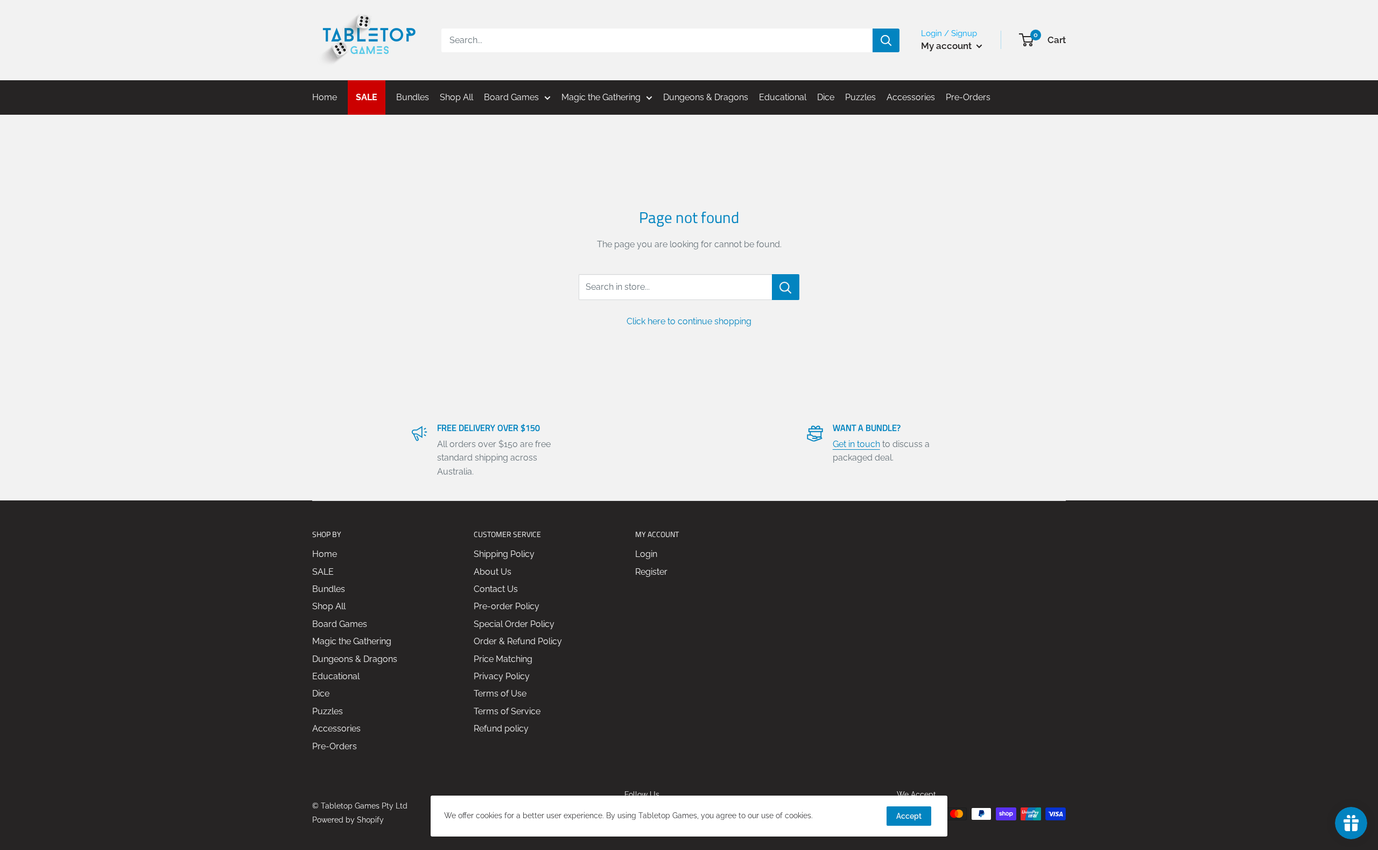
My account (947, 45)
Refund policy (501, 728)
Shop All (329, 606)
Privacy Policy (502, 676)
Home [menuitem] (324, 97)
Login (646, 554)
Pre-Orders (334, 746)
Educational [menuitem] (782, 97)
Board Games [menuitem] (511, 97)
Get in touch (856, 444)
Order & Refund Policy (518, 641)
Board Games (339, 624)
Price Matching (503, 659)
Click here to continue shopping (689, 321)
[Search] (886, 40)
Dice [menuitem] (825, 97)
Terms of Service (507, 711)
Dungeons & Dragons (354, 659)
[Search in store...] (785, 287)
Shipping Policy (504, 554)
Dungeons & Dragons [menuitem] (705, 97)
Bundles (328, 589)
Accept (909, 816)
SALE (323, 572)
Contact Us (496, 589)
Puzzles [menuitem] (860, 97)
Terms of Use (500, 693)
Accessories (336, 728)
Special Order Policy (514, 624)
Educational (336, 676)
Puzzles (327, 711)
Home (324, 554)
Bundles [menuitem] (412, 97)
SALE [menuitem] (366, 97)
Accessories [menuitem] (911, 97)
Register (651, 572)
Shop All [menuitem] (456, 97)
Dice (320, 693)
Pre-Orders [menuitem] (968, 97)
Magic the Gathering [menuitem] (601, 97)
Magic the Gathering (351, 641)
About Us (492, 572)
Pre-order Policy (506, 606)
